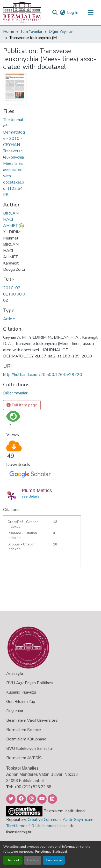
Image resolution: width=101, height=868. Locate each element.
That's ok (13, 860)
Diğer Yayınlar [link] (61, 31)
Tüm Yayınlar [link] (31, 31)
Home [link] (8, 31)
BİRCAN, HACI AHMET (11, 219)
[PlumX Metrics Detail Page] (11, 496)
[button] (22, 12)
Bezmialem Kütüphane (26, 739)
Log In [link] (72, 12)
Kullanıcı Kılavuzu (21, 692)
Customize (54, 860)
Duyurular (14, 711)
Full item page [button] (24, 405)
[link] (14, 157)
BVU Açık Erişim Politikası (29, 683)
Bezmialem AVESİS (24, 758)
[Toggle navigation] (90, 12)
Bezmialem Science (23, 730)
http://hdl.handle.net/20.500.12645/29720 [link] (42, 375)
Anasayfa (14, 673)
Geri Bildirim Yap (20, 702)
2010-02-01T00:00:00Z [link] (14, 294)
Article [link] (9, 319)
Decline (32, 860)
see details (30, 496)
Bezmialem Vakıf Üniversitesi (32, 720)
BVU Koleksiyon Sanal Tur (29, 748)
